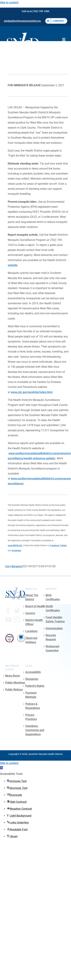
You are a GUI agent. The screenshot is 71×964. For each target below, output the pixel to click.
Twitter (63, 545)
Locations (31, 631)
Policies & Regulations (32, 706)
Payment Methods (30, 695)
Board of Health (35, 606)
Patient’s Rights (34, 686)
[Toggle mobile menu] (64, 39)
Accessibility (33, 672)
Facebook (54, 545)
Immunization (54, 628)
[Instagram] (17, 620)
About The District (31, 597)
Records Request (51, 637)
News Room (12, 675)
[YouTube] (8, 620)
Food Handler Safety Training (55, 619)
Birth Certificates (53, 597)
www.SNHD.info (15, 545)
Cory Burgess (13, 566)
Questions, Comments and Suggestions (34, 730)
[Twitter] (17, 611)
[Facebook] (8, 611)
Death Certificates (53, 608)
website (12, 265)
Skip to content (9, 2)
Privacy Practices (31, 717)
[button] (1, 767)
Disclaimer (31, 679)
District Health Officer (34, 622)
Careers (30, 613)
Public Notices (14, 689)
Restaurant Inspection (52, 648)
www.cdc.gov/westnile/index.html (31, 392)
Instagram (16, 550)
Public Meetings (15, 682)
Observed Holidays (31, 640)
